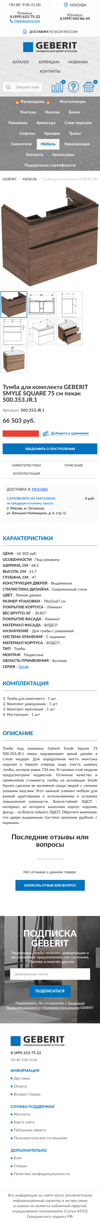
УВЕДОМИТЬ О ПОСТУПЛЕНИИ (50, 449)
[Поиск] (8, 87)
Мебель (48, 144)
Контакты (50, 71)
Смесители (21, 144)
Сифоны (27, 134)
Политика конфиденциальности (42, 1174)
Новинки (78, 62)
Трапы (75, 134)
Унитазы (28, 112)
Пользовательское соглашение (40, 1138)
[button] (25, 20)
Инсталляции (73, 102)
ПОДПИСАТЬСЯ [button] (50, 991)
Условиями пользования (61, 1007)
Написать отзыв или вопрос (50, 885)
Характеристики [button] (26, 465)
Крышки (52, 134)
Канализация (77, 144)
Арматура (46, 123)
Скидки (20, 1166)
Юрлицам (49, 62)
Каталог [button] (21, 62)
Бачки (74, 112)
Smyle (24, 667)
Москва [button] (40, 489)
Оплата (20, 1086)
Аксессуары (63, 155)
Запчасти (34, 155)
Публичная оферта (30, 1130)
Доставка (22, 1078)
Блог (18, 1158)
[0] (88, 86)
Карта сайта (24, 1122)
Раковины (18, 123)
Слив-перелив (78, 123)
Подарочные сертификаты (50, 165)
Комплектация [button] (26, 473)
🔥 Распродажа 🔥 (33, 102)
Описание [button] (74, 465)
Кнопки (52, 112)
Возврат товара (27, 1094)
